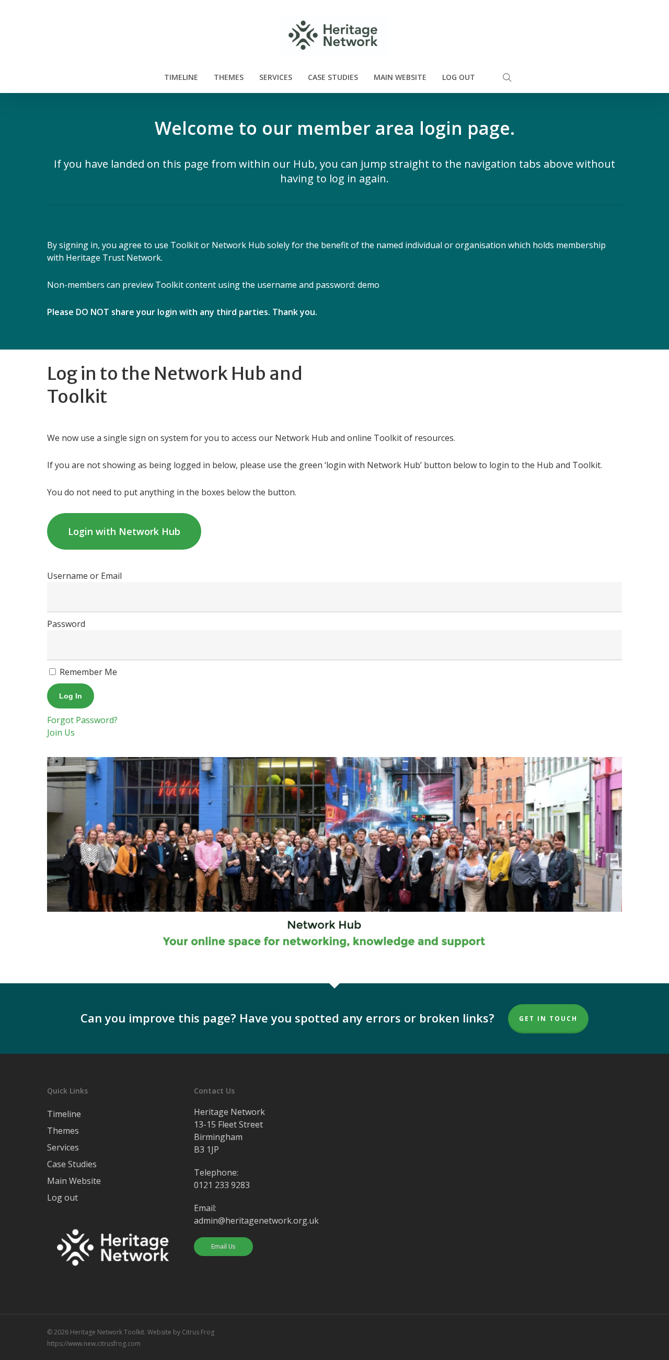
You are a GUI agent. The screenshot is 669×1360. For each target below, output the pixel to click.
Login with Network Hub (124, 531)
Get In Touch (548, 1018)
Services (63, 1147)
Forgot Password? (82, 720)
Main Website (74, 1181)
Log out (62, 1197)
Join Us (61, 732)
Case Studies (72, 1164)
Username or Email (84, 576)
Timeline (64, 1114)
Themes (63, 1130)
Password (66, 624)
